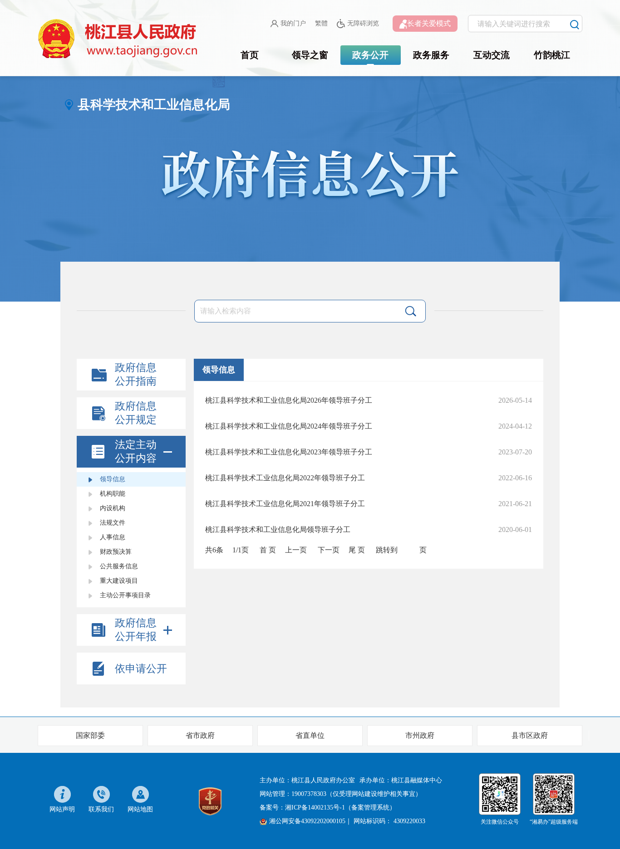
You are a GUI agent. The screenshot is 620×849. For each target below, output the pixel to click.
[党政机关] (210, 800)
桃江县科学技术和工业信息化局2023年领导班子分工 (288, 452)
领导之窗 (310, 55)
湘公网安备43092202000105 (307, 821)
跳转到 (387, 550)
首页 (250, 55)
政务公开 (370, 55)
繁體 (321, 23)
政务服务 (431, 55)
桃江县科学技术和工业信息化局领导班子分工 (277, 529)
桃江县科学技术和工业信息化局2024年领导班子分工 (288, 426)
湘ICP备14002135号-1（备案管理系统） (340, 807)
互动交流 (491, 55)
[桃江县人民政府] (119, 39)
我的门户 (293, 23)
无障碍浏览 (363, 23)
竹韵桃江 (552, 55)
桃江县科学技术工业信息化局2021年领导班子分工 (285, 503)
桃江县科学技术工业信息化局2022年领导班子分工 (285, 478)
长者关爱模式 (429, 23)
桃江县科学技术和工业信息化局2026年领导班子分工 (288, 400)
